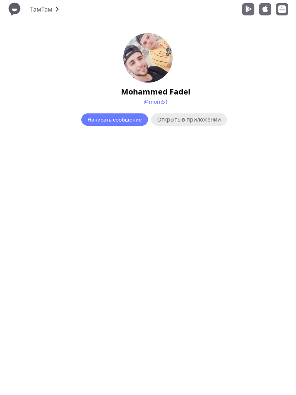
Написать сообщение (114, 119)
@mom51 (156, 101)
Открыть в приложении (189, 119)
